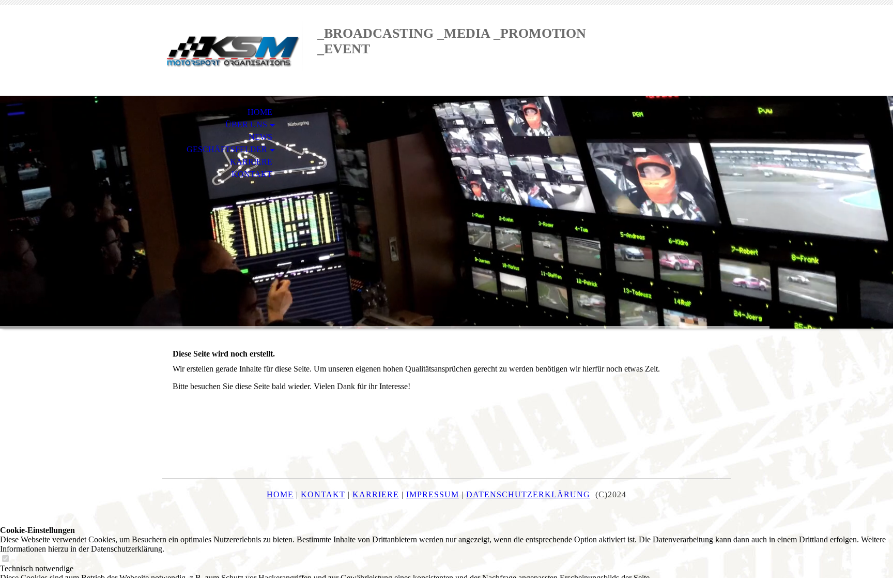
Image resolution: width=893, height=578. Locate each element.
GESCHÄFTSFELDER (227, 149)
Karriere (375, 494)
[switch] (5, 559)
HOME (260, 112)
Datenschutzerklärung (528, 494)
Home (280, 494)
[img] (232, 50)
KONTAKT (252, 174)
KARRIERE (251, 161)
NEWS (260, 136)
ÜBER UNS (246, 124)
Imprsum (432, 494)
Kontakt (323, 494)
